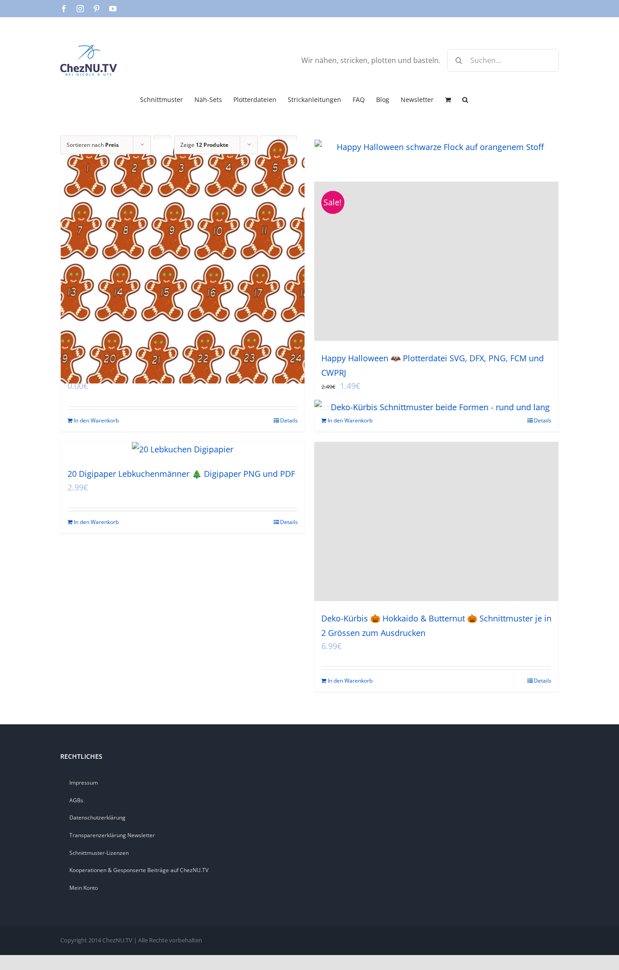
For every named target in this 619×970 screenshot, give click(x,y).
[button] (465, 99)
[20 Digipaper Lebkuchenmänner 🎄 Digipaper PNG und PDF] (183, 449)
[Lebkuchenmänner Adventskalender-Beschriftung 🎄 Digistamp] (183, 261)
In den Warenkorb (96, 420)
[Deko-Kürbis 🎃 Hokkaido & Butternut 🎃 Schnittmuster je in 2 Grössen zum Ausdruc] (436, 521)
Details (289, 420)
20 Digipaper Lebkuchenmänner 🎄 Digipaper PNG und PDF (181, 473)
